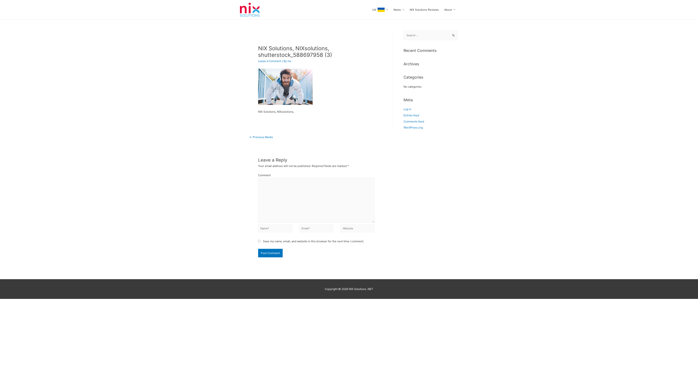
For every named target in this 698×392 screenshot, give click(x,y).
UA (375, 9)
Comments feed (414, 121)
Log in (407, 109)
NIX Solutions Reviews (424, 9)
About (448, 9)
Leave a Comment (269, 61)
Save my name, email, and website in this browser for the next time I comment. (313, 241)
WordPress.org (413, 127)
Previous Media (261, 137)
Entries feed (411, 115)
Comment (264, 175)
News (397, 9)
